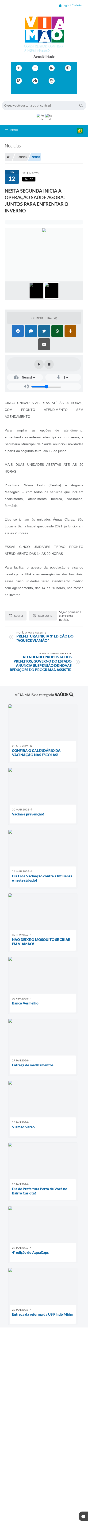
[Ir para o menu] (15, 90)
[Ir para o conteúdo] (65, 81)
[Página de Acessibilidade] (51, 81)
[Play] (39, 364)
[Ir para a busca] (26, 90)
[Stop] (49, 364)
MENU (14, 130)
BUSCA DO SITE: (16, 98)
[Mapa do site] (35, 81)
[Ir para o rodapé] (36, 90)
